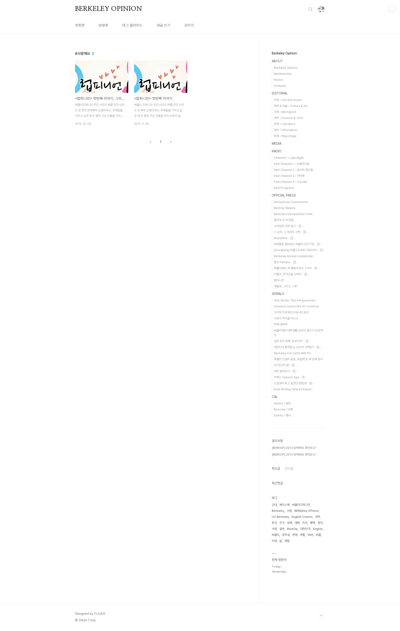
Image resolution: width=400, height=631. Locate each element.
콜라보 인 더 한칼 (284, 220)
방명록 (103, 25)
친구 (281, 523)
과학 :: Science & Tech (288, 118)
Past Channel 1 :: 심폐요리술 (291, 164)
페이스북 (284, 504)
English (318, 529)
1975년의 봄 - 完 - (285, 365)
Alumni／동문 (282, 403)
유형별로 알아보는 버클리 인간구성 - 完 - (298, 244)
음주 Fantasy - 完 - (286, 262)
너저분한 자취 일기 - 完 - (288, 226)
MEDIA (276, 143)
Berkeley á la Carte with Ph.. (293, 353)
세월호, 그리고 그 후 (285, 286)
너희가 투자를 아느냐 (286, 318)
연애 (294, 535)
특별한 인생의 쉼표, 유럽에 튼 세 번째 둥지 (298, 359)
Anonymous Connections (291, 202)
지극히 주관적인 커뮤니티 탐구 (291, 312)
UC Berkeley (280, 517)
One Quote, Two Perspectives (295, 300)
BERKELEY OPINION (108, 9)
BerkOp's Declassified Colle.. (294, 214)
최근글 (276, 468)
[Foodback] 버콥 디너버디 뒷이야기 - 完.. (299, 250)
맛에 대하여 (280, 324)
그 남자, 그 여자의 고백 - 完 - (291, 232)
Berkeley (278, 510)
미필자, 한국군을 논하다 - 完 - (291, 274)
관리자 (189, 25)
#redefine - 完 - (284, 238)
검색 (310, 9)
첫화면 (80, 25)
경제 (289, 523)
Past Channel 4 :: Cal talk (290, 182)
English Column (302, 517)
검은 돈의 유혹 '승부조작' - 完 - (292, 341)
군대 (274, 504)
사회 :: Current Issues (288, 100)
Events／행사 (282, 415)
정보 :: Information (285, 130)
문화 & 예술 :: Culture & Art (291, 106)
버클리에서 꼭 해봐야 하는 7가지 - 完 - (296, 268)
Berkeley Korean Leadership (293, 256)
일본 (281, 529)
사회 (274, 529)
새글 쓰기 (163, 25)
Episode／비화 (283, 409)
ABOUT (277, 61)
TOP (321, 615)
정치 (320, 523)
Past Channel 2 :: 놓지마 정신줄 (293, 170)
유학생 (286, 535)
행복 (312, 523)
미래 (274, 541)
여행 (302, 535)
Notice (278, 79)
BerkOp (292, 529)
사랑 (289, 510)
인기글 (289, 468)
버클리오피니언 (301, 504)
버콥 (318, 535)
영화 (297, 523)
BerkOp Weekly (284, 208)
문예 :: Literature (284, 124)
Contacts (280, 85)
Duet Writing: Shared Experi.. (293, 389)
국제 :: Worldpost (285, 112)
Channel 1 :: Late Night (289, 157)
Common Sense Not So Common (296, 306)
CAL (275, 397)
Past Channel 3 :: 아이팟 (289, 176)
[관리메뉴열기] (391, 8)
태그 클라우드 (132, 25)
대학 (317, 517)
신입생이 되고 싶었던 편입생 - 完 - (294, 383)
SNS (310, 535)
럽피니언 (279, 280)
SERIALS (278, 294)
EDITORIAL (280, 93)
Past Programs (284, 188)
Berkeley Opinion (284, 53)
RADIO (276, 151)
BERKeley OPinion (306, 510)
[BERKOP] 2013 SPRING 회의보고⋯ (294, 448)
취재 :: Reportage (285, 136)
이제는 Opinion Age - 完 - (290, 377)
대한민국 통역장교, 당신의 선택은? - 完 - (298, 347)
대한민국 (305, 529)
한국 (274, 523)
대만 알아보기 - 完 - (286, 371)
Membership (282, 73)
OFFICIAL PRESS (284, 195)
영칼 (287, 541)
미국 (304, 523)
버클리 (275, 535)
